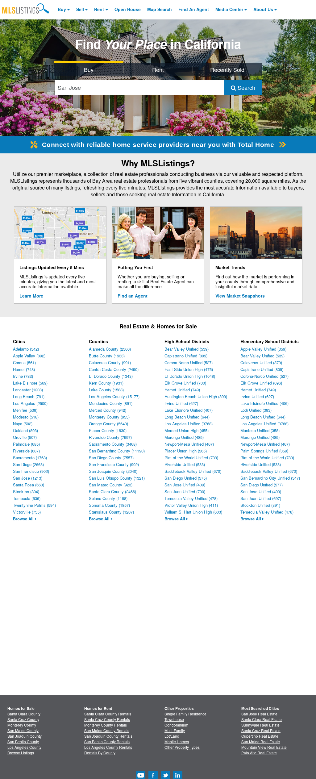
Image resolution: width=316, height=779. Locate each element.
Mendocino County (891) (110, 403)
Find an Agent (133, 296)
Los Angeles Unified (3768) (188, 424)
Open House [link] (127, 9)
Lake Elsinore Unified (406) (264, 403)
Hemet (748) (24, 369)
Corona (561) (24, 362)
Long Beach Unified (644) (187, 417)
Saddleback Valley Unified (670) (192, 471)
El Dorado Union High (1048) (189, 376)
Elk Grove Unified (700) (185, 383)
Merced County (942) (107, 410)
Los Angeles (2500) (30, 403)
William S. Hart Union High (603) (193, 512)
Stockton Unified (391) (260, 505)
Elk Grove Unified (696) (261, 383)
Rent (99, 9)
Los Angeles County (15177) (114, 396)
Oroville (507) (25, 437)
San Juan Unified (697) (260, 498)
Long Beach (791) (28, 396)
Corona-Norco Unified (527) (188, 362)
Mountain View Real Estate (264, 747)
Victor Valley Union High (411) (191, 505)
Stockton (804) (26, 491)
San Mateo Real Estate (260, 741)
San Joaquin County (24, 736)
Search (245, 87)
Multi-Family (174, 730)
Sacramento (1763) (30, 457)
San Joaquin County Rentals (108, 736)
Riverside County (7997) (110, 437)
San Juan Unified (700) (184, 491)
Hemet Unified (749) (182, 390)
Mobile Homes (176, 741)
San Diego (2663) (28, 464)
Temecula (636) (26, 498)
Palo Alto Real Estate (259, 752)
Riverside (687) (26, 451)
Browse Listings (20, 752)
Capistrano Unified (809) (185, 356)
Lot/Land (171, 736)
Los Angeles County (24, 747)
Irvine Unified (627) (181, 403)
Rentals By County (99, 752)
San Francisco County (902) (114, 464)
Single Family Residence (185, 713)
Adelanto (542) (26, 349)
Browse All (24, 519)
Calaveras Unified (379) (261, 362)
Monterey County (21, 724)
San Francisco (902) (31, 471)
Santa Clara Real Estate (261, 719)
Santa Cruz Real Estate (261, 730)
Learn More (31, 296)
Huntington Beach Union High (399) (195, 396)
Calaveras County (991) (110, 362)
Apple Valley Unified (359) (263, 349)
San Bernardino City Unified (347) (270, 478)
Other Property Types (182, 747)
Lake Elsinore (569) (30, 383)
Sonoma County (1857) (109, 505)
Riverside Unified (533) (184, 464)
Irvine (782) (23, 376)
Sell (80, 9)
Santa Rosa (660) (28, 485)
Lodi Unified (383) (256, 410)
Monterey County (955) (109, 417)
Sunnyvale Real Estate (260, 724)
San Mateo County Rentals (106, 730)
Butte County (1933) (107, 356)
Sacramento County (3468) (113, 444)
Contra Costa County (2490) (114, 369)
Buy (62, 9)
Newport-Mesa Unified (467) (189, 444)
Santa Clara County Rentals (107, 713)
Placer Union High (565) (185, 451)
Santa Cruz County (23, 719)
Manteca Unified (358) (260, 430)
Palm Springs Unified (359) (264, 451)
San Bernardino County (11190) (117, 451)
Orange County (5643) (108, 424)
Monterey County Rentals (105, 724)
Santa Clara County (23, 713)
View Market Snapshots (240, 296)
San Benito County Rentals (107, 741)
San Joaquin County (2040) (113, 471)
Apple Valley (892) (29, 356)
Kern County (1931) (106, 383)
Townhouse (174, 719)
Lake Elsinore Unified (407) (188, 410)
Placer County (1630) (108, 430)
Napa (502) (22, 424)
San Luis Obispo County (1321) (117, 478)
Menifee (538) (25, 410)
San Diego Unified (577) (261, 485)
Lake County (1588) (106, 390)
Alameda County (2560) (110, 349)
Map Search (159, 9)
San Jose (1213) (27, 478)
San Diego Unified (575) (185, 478)
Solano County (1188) (108, 498)
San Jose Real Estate (259, 713)
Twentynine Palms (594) (34, 505)
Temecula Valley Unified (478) (191, 498)
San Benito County (23, 741)
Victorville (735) (27, 512)
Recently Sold (227, 69)
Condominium (176, 724)
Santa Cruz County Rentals (107, 719)
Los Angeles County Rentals (108, 747)
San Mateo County (23, 730)
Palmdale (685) (26, 444)
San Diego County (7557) (111, 457)
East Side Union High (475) (188, 369)
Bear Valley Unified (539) (186, 349)
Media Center (229, 9)
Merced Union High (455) (186, 430)
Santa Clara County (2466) (112, 491)
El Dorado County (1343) (111, 376)
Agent (193, 9)
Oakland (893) (25, 430)
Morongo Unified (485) (184, 437)
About (263, 9)
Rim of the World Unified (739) (191, 457)
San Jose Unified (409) (184, 485)
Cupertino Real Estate (259, 736)
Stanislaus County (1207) (111, 512)
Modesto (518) (26, 417)
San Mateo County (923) (110, 485)
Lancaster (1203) (28, 390)
